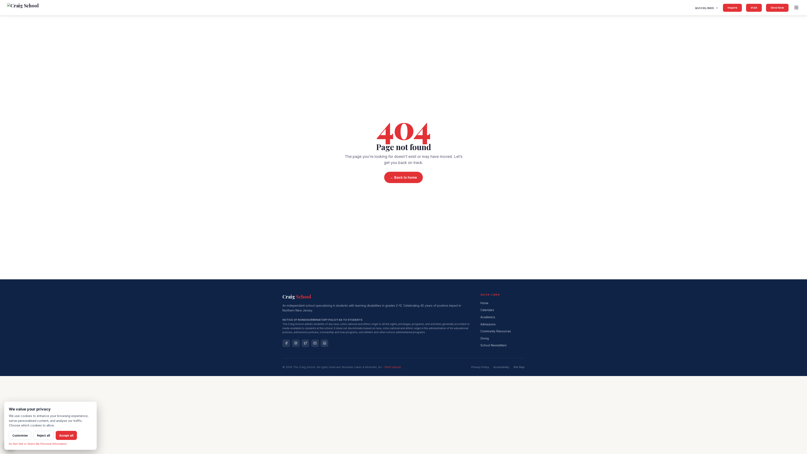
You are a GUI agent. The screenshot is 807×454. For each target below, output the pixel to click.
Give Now (777, 7)
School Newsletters (493, 345)
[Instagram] (296, 343)
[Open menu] (796, 7)
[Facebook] (286, 343)
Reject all (43, 435)
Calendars (487, 310)
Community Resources (495, 331)
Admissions (488, 324)
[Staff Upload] (393, 367)
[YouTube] (315, 343)
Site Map (519, 367)
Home (484, 303)
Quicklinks (704, 8)
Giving (484, 338)
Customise (20, 435)
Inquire (732, 7)
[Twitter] (305, 343)
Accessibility (501, 367)
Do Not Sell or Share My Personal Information (38, 443)
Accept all (66, 435)
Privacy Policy (480, 367)
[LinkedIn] (324, 343)
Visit (754, 7)
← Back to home (403, 177)
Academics (487, 317)
